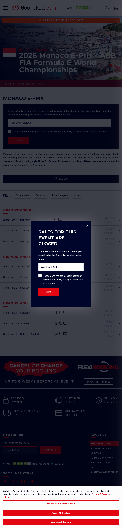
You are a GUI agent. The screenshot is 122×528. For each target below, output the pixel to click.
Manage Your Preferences (61, 504)
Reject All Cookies (61, 513)
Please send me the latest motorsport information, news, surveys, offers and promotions (63, 279)
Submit (49, 292)
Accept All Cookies (61, 522)
